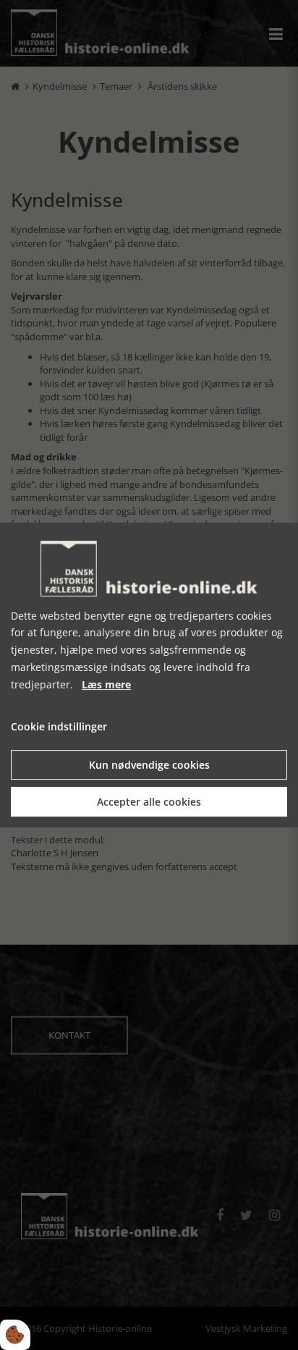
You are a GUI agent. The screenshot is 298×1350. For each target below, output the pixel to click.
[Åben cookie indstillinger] (15, 1335)
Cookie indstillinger (59, 727)
